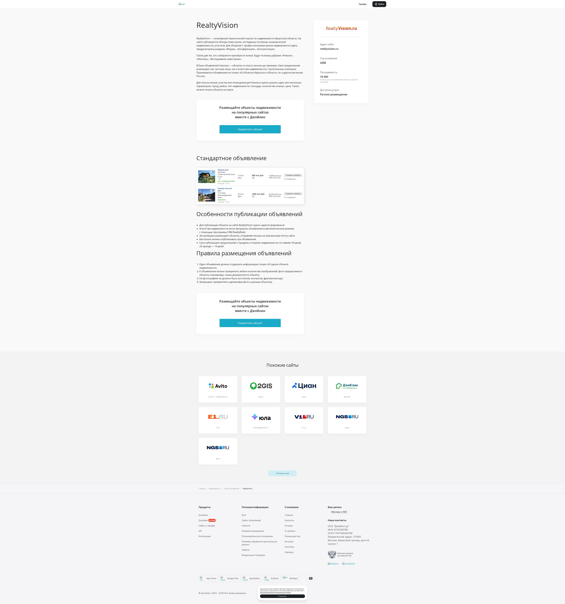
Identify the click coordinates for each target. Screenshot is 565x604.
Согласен (282, 596)
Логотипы (289, 547)
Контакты (289, 520)
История (289, 541)
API (200, 531)
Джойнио (203, 515)
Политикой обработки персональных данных (275, 592)
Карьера (289, 552)
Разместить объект (250, 129)
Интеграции (205, 536)
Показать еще (282, 473)
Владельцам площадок (253, 555)
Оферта (245, 550)
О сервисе (290, 531)
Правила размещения (253, 531)
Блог (244, 515)
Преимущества (292, 536)
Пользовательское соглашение (257, 536)
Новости (246, 525)
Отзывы (289, 525)
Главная (289, 515)
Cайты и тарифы (207, 525)
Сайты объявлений (251, 520)
